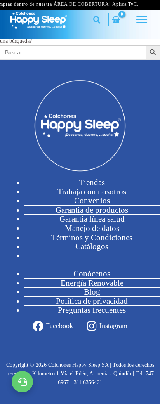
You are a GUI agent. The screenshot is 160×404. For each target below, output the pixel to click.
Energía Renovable (92, 283)
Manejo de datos (92, 228)
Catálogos (91, 246)
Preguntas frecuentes (92, 310)
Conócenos (91, 273)
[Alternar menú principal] (142, 19)
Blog (92, 292)
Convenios (92, 200)
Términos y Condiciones (91, 237)
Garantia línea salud (92, 219)
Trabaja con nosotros (91, 191)
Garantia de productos (92, 210)
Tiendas (92, 182)
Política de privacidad (92, 301)
